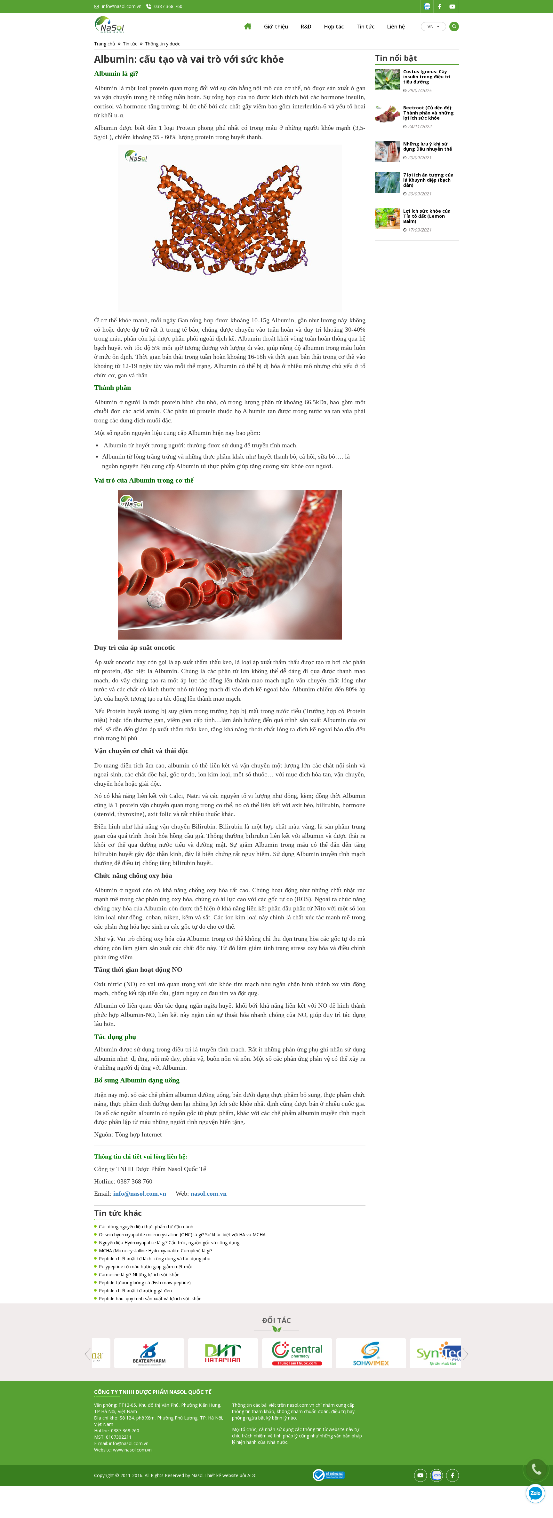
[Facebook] (439, 6)
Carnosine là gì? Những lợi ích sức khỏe (139, 1274)
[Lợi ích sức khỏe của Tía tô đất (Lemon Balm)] (387, 218)
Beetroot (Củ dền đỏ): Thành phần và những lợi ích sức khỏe (428, 113)
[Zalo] (427, 6)
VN (431, 26)
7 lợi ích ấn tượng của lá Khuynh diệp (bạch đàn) (428, 180)
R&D (306, 26)
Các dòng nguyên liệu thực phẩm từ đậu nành (146, 1226)
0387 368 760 (168, 6)
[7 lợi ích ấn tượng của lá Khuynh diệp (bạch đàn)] (387, 182)
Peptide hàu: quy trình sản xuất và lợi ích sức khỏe (150, 1298)
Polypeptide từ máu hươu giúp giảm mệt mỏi (145, 1266)
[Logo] (110, 25)
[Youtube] (452, 6)
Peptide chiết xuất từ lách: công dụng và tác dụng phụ (155, 1258)
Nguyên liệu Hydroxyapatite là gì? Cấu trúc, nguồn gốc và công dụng (169, 1242)
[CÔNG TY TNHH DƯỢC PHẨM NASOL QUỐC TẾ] (248, 27)
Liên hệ (396, 26)
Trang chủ (104, 44)
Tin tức (365, 26)
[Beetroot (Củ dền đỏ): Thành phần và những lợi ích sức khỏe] (387, 115)
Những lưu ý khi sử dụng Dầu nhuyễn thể (427, 146)
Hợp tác (334, 26)
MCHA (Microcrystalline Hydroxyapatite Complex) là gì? (155, 1250)
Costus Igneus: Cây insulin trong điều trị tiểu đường (426, 76)
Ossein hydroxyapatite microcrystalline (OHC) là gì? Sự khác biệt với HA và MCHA (182, 1234)
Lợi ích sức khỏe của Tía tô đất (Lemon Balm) (427, 216)
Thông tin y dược (162, 44)
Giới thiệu (276, 26)
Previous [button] (88, 1354)
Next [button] (465, 1354)
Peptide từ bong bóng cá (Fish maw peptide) (145, 1282)
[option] (129, 1353)
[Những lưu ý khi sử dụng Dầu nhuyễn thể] (387, 151)
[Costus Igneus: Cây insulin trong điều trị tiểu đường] (387, 79)
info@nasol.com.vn (121, 6)
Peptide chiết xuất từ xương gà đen (135, 1290)
